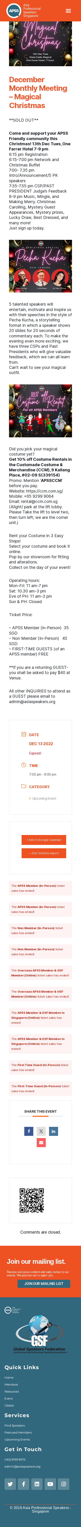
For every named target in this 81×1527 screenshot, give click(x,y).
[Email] (41, 1142)
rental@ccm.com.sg (39, 501)
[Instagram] (63, 1484)
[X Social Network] (41, 1131)
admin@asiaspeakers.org (32, 701)
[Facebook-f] (23, 1484)
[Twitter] (10, 1484)
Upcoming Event (44, 798)
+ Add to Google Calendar (44, 840)
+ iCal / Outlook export (44, 853)
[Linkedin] (53, 1131)
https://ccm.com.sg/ (44, 491)
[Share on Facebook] (28, 1131)
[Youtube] (50, 1484)
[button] (68, 11)
